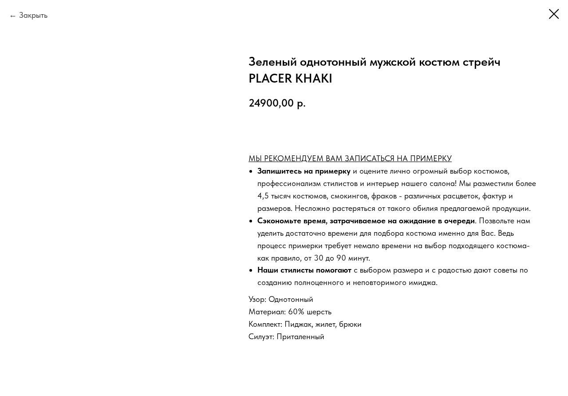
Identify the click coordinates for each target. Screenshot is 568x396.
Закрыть (33, 15)
